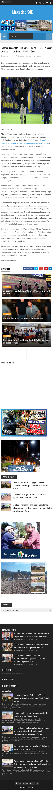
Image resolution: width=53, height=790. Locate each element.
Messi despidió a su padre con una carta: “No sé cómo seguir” (23, 318)
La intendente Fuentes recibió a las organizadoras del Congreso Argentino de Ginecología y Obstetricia (29, 658)
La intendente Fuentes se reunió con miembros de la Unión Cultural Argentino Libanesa (31, 646)
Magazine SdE (22, 12)
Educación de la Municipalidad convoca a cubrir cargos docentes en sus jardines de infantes (31, 635)
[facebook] (36, 2)
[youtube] (50, 2)
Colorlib (30, 787)
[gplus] (19, 783)
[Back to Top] (37, 783)
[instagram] (40, 2)
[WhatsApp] (33, 783)
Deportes (39, 56)
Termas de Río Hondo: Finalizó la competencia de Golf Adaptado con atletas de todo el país (25, 341)
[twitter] (47, 2)
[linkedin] (43, 2)
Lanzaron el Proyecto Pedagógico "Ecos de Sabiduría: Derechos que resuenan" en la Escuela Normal (30, 485)
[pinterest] (26, 783)
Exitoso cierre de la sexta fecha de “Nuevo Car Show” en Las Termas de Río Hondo (26, 292)
